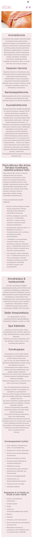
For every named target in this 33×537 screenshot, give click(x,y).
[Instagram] (30, 7)
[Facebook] (27, 7)
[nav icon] (28, 2)
